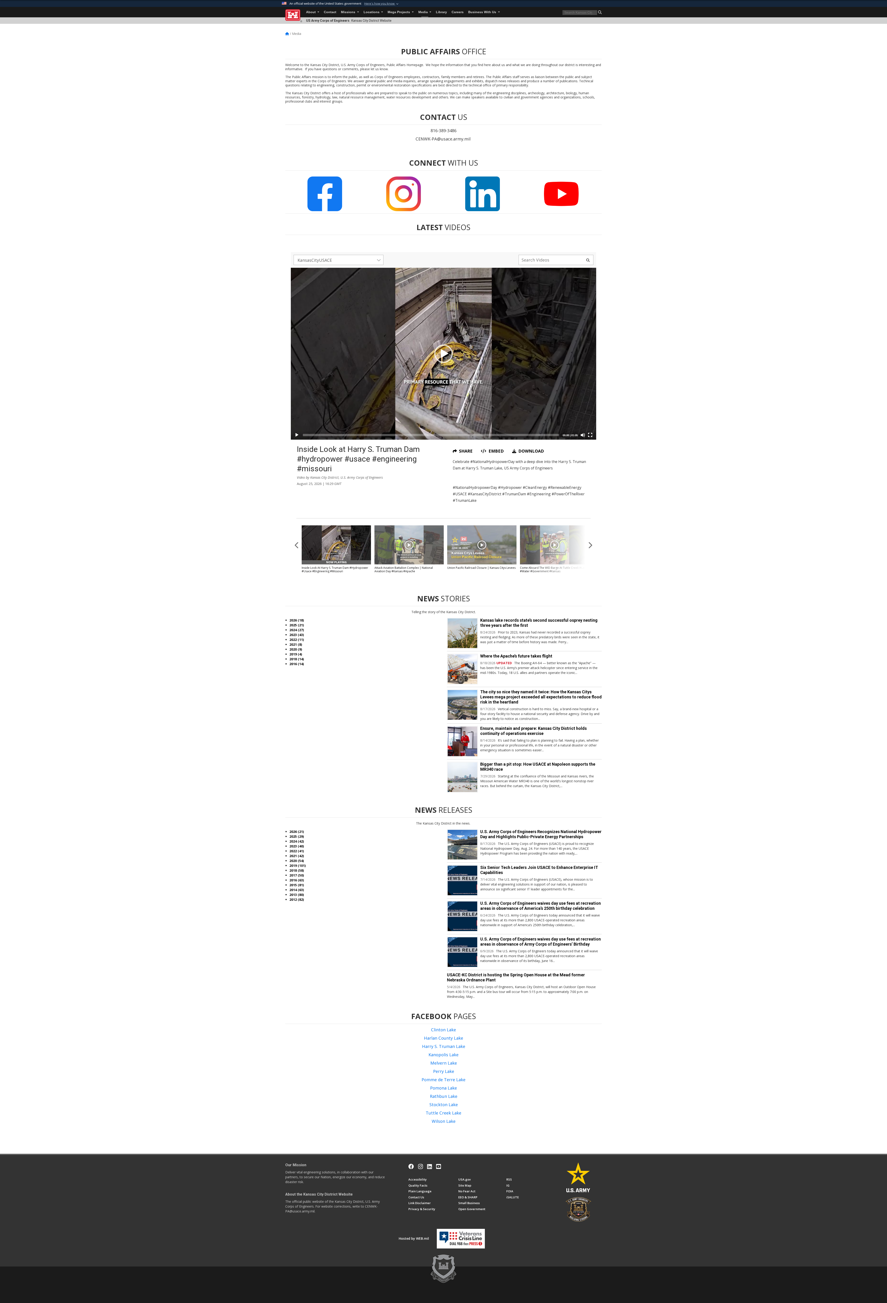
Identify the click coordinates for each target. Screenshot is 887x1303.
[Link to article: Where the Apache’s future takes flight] (462, 669)
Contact (330, 12)
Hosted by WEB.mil (414, 1238)
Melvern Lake (443, 1063)
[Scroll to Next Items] (590, 545)
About (311, 12)
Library (441, 12)
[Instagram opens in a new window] (420, 1166)
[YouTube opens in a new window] (438, 1166)
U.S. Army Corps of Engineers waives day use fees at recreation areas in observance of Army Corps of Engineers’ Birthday (540, 942)
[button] (381, 3)
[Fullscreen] (590, 435)
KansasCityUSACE (315, 260)
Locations (372, 12)
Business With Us (482, 12)
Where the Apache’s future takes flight (516, 656)
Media (423, 12)
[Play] (297, 435)
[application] (443, 354)
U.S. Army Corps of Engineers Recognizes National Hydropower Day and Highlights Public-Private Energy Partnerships (540, 834)
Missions (348, 12)
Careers (458, 12)
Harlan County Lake (443, 1038)
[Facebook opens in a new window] (411, 1166)
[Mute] (582, 435)
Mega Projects (399, 12)
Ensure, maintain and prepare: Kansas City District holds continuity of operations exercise (533, 731)
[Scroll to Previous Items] (296, 545)
